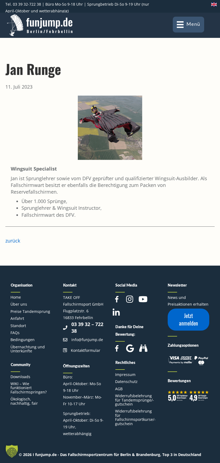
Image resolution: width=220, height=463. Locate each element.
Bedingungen (22, 339)
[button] (188, 320)
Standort (18, 325)
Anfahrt (17, 318)
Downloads (20, 376)
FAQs (15, 332)
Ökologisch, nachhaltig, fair (24, 401)
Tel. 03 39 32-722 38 (23, 4)
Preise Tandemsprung (30, 311)
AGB (119, 388)
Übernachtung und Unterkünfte (27, 348)
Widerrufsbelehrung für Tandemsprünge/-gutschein (134, 400)
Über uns (18, 304)
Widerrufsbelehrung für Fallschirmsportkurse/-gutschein (135, 417)
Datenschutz (126, 381)
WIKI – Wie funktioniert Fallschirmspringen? (28, 388)
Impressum (125, 374)
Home (15, 297)
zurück (12, 240)
